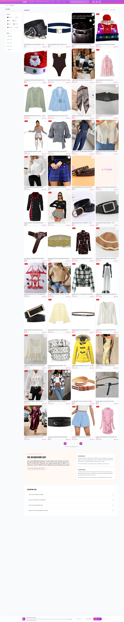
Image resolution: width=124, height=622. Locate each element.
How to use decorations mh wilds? (36, 494)
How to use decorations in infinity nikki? (37, 499)
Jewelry (59, 1)
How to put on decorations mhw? (36, 505)
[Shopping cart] (93, 1)
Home (6, 5)
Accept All (97, 618)
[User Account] (99, 1)
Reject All (79, 618)
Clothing (31, 1)
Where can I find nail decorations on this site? (38, 510)
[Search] (71, 1)
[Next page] (80, 443)
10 (77, 443)
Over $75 (9, 49)
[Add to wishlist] (45, 14)
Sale (64, 1)
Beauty (53, 1)
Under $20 (9, 36)
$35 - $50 (9, 42)
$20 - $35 (9, 39)
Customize (88, 618)
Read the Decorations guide (37, 468)
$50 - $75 (9, 46)
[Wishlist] (96, 1)
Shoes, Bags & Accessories (42, 1)
